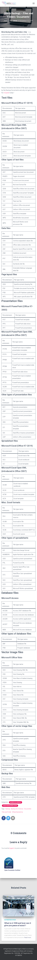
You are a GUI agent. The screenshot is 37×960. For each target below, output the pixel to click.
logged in (12, 848)
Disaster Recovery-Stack (10, 805)
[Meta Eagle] (9, 3)
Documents (27, 809)
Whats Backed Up (17, 812)
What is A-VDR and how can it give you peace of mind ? (17, 924)
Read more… (28, 937)
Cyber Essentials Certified (12, 870)
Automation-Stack (10, 920)
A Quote (6, 93)
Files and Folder (6, 812)
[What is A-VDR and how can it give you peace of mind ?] (18, 906)
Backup (8, 809)
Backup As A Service (15, 802)
